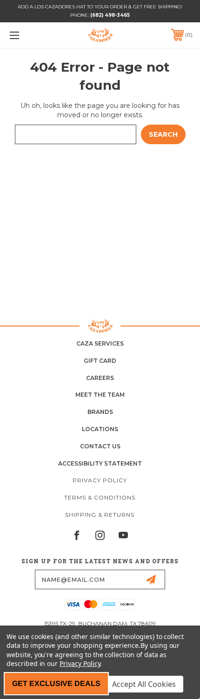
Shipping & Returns (99, 514)
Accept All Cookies (144, 684)
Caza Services (100, 343)
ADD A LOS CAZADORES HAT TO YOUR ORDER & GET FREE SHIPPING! (100, 7)
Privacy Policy (100, 480)
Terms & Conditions (99, 497)
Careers (100, 377)
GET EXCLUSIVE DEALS (56, 683)
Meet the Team (100, 394)
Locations (100, 429)
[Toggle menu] (28, 35)
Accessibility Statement (100, 463)
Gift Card (100, 360)
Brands (100, 411)
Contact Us (100, 446)
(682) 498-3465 (110, 15)
